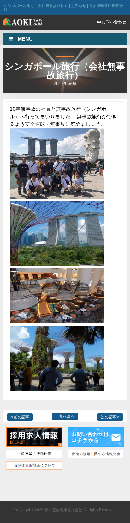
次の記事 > (110, 417)
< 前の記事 (20, 417)
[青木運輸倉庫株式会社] (23, 23)
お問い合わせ (114, 22)
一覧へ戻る (65, 416)
